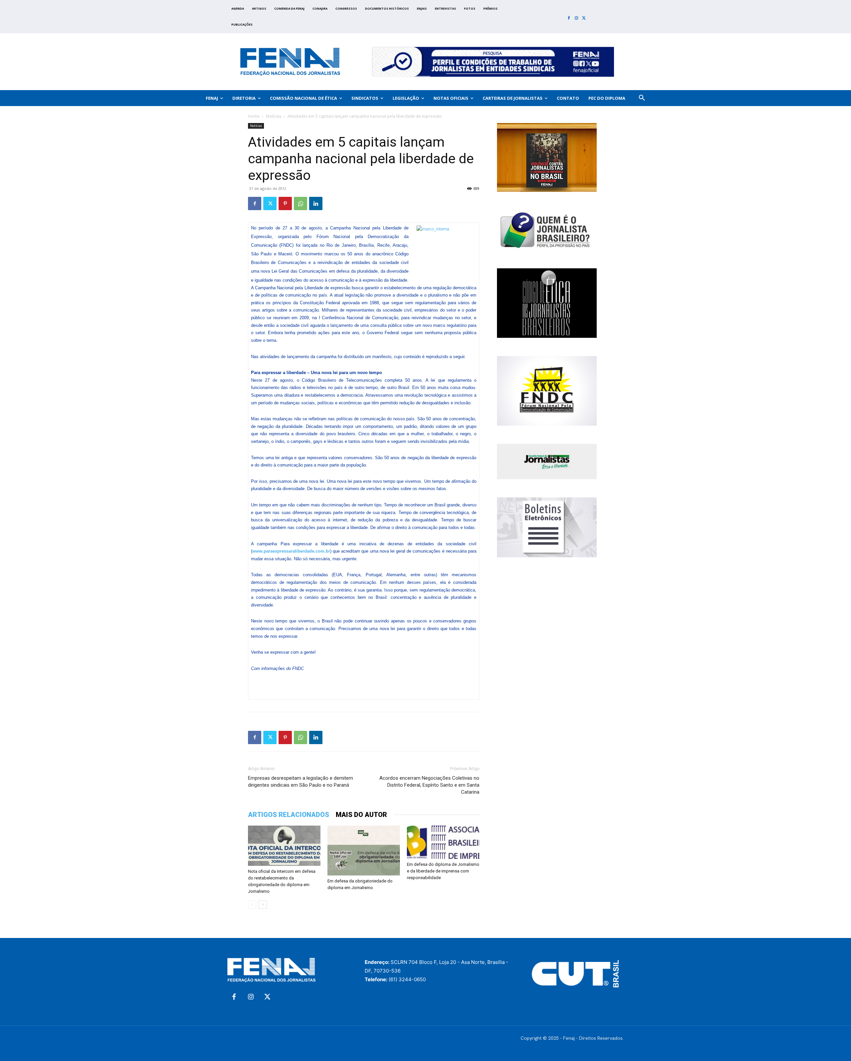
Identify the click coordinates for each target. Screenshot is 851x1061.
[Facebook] (569, 18)
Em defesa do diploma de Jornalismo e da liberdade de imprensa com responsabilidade (443, 871)
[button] (642, 98)
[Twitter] (584, 18)
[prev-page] (252, 904)
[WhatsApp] (300, 203)
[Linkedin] (315, 203)
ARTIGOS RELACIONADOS (288, 815)
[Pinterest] (285, 203)
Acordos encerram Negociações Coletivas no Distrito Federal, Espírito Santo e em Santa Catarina (429, 785)
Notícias (273, 116)
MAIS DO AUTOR (361, 815)
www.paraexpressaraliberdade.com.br (291, 551)
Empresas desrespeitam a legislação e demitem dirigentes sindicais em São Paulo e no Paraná (300, 781)
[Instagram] (576, 18)
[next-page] (263, 904)
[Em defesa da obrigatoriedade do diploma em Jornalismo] (363, 850)
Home (254, 116)
